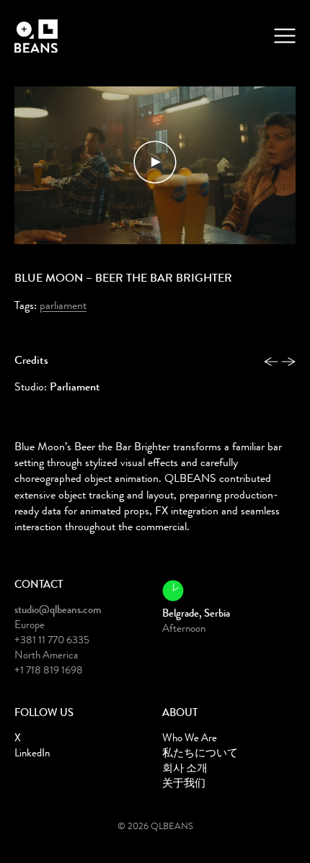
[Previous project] (271, 364)
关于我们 (183, 784)
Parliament (63, 307)
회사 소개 (185, 769)
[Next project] (288, 364)
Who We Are (189, 739)
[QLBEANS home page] (39, 36)
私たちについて (200, 754)
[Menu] (285, 36)
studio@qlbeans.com (58, 611)
